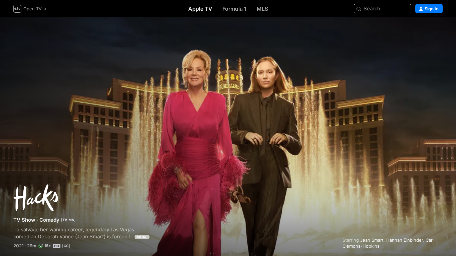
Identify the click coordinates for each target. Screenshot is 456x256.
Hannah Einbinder (404, 240)
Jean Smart (372, 240)
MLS (262, 8)
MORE (142, 237)
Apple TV (200, 8)
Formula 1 (234, 8)
